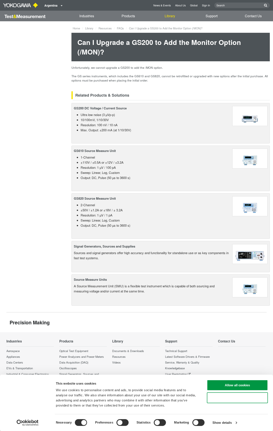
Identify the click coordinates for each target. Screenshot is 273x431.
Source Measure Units (90, 279)
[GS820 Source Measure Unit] (250, 205)
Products (128, 15)
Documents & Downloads (128, 351)
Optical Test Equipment (73, 351)
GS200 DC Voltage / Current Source (100, 108)
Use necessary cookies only (237, 397)
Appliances (13, 357)
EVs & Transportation (19, 368)
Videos (116, 362)
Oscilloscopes (68, 368)
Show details (222, 422)
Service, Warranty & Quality (182, 362)
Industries (86, 15)
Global (194, 5)
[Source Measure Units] (250, 287)
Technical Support (176, 351)
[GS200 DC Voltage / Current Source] (250, 115)
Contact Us (253, 15)
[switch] (122, 422)
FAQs (120, 28)
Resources (105, 28)
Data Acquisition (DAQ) (73, 362)
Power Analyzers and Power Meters (81, 357)
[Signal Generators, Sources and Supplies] (250, 253)
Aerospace (13, 351)
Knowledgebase (175, 368)
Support (212, 15)
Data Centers (14, 362)
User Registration (176, 374)
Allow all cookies (237, 385)
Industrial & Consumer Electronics (27, 374)
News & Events (162, 5)
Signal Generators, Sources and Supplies (104, 246)
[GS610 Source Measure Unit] (250, 158)
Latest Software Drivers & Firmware (187, 357)
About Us (180, 5)
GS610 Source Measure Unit (95, 150)
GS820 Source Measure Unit (95, 198)
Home (76, 28)
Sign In (206, 5)
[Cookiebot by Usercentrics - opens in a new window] (27, 423)
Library (170, 15)
